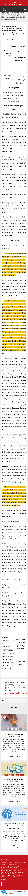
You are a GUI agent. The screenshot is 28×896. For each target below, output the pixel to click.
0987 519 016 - (10, 4)
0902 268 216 (19, 4)
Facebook (6, 884)
